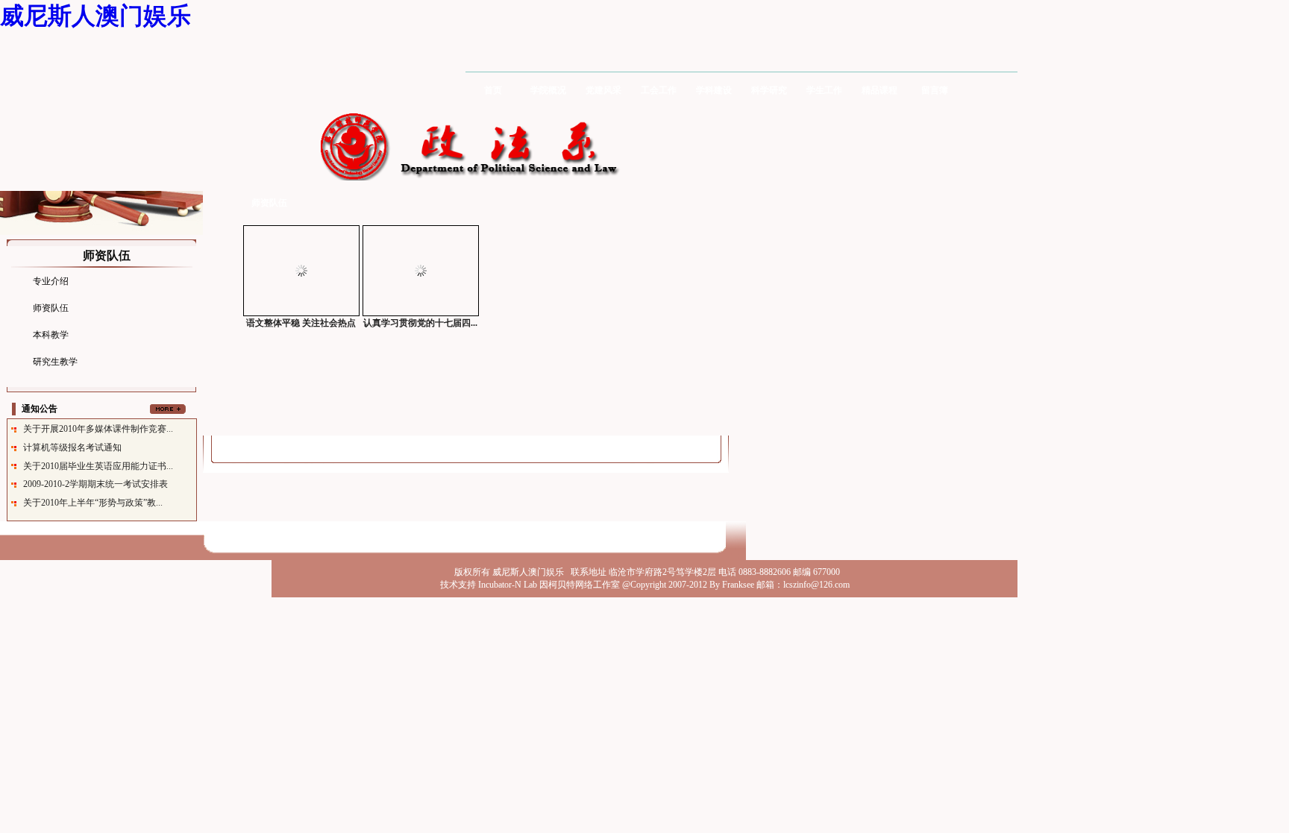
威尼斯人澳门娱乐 (95, 15)
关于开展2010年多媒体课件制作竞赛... (98, 429)
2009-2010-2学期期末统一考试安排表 (95, 484)
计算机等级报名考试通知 (72, 447)
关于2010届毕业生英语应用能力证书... (98, 466)
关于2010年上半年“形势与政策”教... (93, 502)
